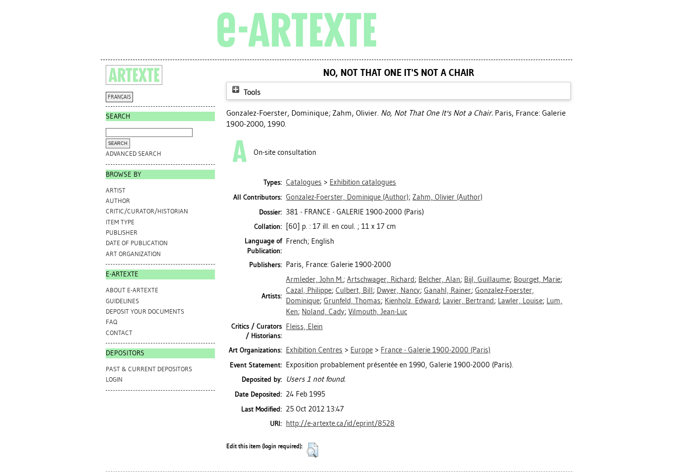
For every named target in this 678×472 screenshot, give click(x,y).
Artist (116, 190)
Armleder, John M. (314, 279)
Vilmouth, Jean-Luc (377, 311)
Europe (361, 349)
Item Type (120, 222)
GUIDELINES (122, 301)
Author (118, 200)
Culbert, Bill (354, 290)
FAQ (111, 322)
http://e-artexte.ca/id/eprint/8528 (340, 423)
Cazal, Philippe (309, 290)
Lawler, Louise (520, 300)
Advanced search (133, 153)
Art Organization (133, 254)
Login (114, 379)
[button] (312, 450)
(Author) (347, 197)
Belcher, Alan (439, 279)
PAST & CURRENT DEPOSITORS (149, 369)
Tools (251, 92)
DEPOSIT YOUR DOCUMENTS (145, 311)
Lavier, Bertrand (468, 300)
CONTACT (119, 333)
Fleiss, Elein (304, 326)
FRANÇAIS (119, 97)
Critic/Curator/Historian (147, 211)
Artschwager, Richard (380, 279)
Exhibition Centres (314, 349)
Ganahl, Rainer (447, 290)
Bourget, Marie (537, 279)
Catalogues (304, 182)
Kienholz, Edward (412, 300)
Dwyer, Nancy (398, 290)
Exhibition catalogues (363, 182)
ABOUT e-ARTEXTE (132, 290)
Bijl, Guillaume (487, 279)
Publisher (121, 232)
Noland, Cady (323, 311)
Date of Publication (137, 243)
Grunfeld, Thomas (352, 300)
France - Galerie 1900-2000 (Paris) (435, 349)
